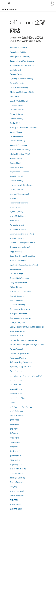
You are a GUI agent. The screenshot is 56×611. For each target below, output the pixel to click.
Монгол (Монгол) (17, 331)
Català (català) (15, 69)
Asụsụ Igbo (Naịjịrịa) (18, 52)
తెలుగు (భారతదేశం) (18, 469)
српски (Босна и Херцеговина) (23, 340)
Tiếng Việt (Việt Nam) (18, 282)
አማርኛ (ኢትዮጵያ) (16, 415)
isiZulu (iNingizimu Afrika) (20, 154)
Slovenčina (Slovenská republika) (22, 256)
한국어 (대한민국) (17, 495)
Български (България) (18, 313)
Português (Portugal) (18, 229)
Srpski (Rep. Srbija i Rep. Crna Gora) (24, 264)
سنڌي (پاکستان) (16, 393)
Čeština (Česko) (16, 74)
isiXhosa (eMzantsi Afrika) (20, 149)
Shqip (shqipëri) (16, 251)
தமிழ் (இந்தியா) (15, 464)
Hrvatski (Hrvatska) (17, 140)
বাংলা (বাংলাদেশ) (15, 442)
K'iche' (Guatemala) (17, 167)
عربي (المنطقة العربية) (18, 397)
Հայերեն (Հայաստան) (20, 366)
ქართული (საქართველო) (21, 362)
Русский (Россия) (16, 335)
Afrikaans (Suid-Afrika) (18, 47)
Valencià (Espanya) (17, 295)
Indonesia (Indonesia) (18, 145)
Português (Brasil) (17, 225)
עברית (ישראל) (15, 371)
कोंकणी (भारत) (14, 420)
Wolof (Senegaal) (16, 300)
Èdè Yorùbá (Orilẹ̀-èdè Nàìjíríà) (22, 92)
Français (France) (16, 118)
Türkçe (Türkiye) (16, 287)
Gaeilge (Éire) (15, 123)
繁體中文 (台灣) (16, 509)
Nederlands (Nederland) (19, 202)
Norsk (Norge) (15, 207)
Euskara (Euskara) (17, 109)
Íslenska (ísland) (16, 158)
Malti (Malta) (15, 198)
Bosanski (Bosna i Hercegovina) (22, 65)
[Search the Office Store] (9, 3)
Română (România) (17, 238)
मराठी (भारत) (14, 428)
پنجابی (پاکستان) (16, 384)
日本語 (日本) (15, 504)
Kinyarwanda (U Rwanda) (20, 171)
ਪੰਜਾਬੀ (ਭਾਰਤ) (15, 451)
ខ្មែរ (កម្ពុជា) (17, 491)
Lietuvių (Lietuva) (16, 189)
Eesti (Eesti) (14, 96)
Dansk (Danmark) (17, 83)
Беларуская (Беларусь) (20, 309)
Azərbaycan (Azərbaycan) (20, 56)
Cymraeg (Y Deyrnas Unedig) (21, 78)
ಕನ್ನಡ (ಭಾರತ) (17, 473)
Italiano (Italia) (15, 162)
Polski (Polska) (15, 220)
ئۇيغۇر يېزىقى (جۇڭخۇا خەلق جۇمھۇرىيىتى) (26, 375)
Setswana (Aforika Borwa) (20, 247)
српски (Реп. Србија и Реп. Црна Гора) (27, 344)
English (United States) (19, 100)
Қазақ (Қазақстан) (17, 322)
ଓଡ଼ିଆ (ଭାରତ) (15, 460)
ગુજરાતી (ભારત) (15, 455)
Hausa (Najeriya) (16, 136)
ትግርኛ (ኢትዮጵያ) (16, 411)
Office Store (8, 9)
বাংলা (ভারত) (14, 446)
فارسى (12, 402)
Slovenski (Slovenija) (18, 260)
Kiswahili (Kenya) (16, 176)
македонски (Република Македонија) (27, 326)
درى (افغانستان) (16, 388)
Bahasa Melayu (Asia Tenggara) (22, 61)
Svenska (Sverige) (16, 273)
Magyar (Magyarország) (19, 194)
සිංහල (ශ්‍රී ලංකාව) (16, 482)
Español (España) (16, 105)
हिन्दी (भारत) (14, 433)
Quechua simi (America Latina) (22, 233)
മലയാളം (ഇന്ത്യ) (17, 477)
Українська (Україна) (18, 357)
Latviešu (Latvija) (16, 180)
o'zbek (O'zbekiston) (18, 216)
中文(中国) (14, 500)
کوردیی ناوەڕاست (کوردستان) (21, 406)
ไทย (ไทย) (13, 486)
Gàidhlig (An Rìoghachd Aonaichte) (23, 127)
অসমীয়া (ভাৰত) (14, 437)
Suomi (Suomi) (15, 269)
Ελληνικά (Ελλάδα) (17, 304)
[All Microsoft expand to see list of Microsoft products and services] (3, 3)
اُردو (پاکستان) (16, 380)
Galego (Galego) (16, 131)
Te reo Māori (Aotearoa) (19, 278)
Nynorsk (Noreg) (16, 211)
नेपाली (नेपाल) (14, 424)
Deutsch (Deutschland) (19, 87)
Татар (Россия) (16, 349)
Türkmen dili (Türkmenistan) (20, 291)
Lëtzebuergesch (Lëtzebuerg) (21, 185)
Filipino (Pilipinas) (16, 114)
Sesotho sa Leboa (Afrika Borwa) (22, 242)
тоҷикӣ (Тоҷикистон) (19, 353)
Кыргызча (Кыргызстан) (20, 318)
